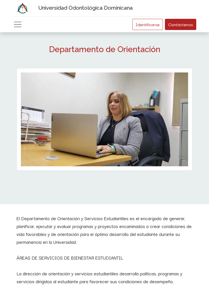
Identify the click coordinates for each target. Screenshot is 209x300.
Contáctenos (180, 24)
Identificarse (148, 24)
